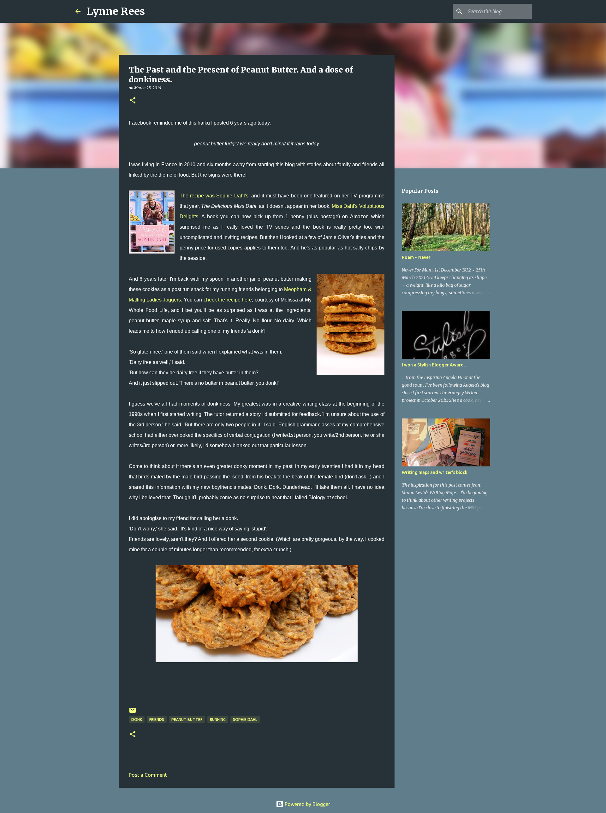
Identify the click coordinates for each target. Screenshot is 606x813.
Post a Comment (148, 775)
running (218, 719)
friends (156, 719)
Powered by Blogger (306, 804)
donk (136, 719)
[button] (132, 101)
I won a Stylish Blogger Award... (434, 364)
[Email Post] (132, 713)
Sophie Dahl (245, 719)
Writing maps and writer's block (434, 472)
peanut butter (187, 719)
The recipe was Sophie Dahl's (214, 195)
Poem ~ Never (416, 257)
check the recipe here (228, 299)
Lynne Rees (116, 11)
